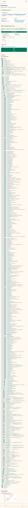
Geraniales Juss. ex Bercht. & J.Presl (11, 420)
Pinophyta (7, 476)
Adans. (10, 102)
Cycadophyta (7, 77)
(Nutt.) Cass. (10, 208)
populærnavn (20, 29)
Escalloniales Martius (9, 413)
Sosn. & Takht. (10, 222)
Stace (10, 365)
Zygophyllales (8, 469)
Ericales (14, 408)
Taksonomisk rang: (3, 7)
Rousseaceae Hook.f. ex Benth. (11, 388)
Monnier (9, 344)
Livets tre (8, 28)
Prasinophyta (7, 477)
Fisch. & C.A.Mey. (10, 135)
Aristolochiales (9, 90)
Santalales (8, 457)
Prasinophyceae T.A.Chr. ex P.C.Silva (17, 477)
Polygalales (8, 445)
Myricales (8, 433)
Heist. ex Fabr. (10, 147)
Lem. (9, 191)
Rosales (14, 452)
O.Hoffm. (10, 345)
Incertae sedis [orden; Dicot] (10, 426)
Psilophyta (7, 479)
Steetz (9, 327)
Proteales (8, 450)
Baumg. (9, 356)
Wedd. (9, 216)
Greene (10, 158)
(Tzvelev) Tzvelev (11, 123)
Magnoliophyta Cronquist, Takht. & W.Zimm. (19, 67)
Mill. (9, 98)
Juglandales (8, 427)
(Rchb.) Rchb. (10, 357)
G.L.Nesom (10, 151)
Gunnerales (8, 421)
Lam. (9, 323)
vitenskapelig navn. (21, 28)
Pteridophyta (7, 480)
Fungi (5, 65)
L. (9, 109)
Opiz (9, 210)
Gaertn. (9, 118)
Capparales (8, 400)
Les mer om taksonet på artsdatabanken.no (9, 46)
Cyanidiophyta (7, 76)
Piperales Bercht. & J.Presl (17, 90)
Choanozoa (14, 74)
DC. (8, 103)
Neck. (9, 122)
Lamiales (8, 428)
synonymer (16, 29)
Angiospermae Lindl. (8, 67)
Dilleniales (8, 409)
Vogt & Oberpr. (11, 284)
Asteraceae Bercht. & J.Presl (11, 95)
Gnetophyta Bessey (8, 82)
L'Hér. (9, 350)
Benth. (10, 183)
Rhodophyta (7, 481)
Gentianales (8, 419)
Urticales (8, 466)
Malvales (8, 432)
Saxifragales (8, 459)
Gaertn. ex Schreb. (10, 275)
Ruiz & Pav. (10, 215)
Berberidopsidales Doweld (10, 391)
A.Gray (9, 104)
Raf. (9, 110)
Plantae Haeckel (7, 66)
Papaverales (8, 438)
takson (3, 28)
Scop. (9, 121)
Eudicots (7, 86)
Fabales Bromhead (9, 415)
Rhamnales (8, 452)
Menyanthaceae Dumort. (10, 384)
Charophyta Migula (8, 72)
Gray (9, 270)
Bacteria (6, 62)
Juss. (9, 235)
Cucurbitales (8, 407)
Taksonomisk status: (10, 7)
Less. (8, 143)
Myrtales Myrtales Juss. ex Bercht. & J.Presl (12, 434)
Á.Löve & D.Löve (10, 301)
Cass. (9, 105)
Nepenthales (8, 435)
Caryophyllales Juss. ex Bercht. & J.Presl (12, 402)
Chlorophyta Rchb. (8, 73)
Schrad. (10, 115)
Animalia (6, 60)
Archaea (6, 61)
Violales (8, 467)
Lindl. (9, 320)
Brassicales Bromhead (10, 394)
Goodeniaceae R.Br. (9, 383)
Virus (5, 487)
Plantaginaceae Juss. (16, 397)
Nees (10, 351)
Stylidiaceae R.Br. (9, 389)
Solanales (8, 462)
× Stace (10, 97)
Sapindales (8, 458)
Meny (26, 1)
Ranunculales (8, 451)
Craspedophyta (8, 74)
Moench (10, 137)
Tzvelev (10, 271)
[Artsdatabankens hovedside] (1, 1)
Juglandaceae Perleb (16, 427)
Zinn (10, 236)
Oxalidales (8, 437)
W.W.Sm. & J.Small (11, 302)
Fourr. (10, 159)
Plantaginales (8, 442)
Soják (9, 257)
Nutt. (9, 349)
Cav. (8, 190)
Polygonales (8, 447)
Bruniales (8, 395)
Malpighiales (15, 414)
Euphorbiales (8, 414)
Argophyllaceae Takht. (10, 94)
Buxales (8, 396)
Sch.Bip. (9, 291)
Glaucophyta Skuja (8, 81)
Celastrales (8, 403)
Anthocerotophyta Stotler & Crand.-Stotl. (11, 69)
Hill (9, 176)
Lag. (9, 203)
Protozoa (6, 485)
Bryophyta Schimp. (8, 71)
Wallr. (9, 169)
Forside (1, 3)
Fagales (8, 416)
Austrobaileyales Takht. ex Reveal (11, 390)
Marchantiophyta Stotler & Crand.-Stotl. (11, 474)
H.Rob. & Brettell (10, 339)
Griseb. (10, 164)
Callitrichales (8, 397)
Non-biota (6, 486)
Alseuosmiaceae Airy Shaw (11, 93)
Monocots (7, 473)
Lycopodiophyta (8, 83)
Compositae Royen (9, 382)
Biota (5, 59)
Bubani (9, 185)
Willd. (9, 221)
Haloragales (8, 422)
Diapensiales (8, 408)
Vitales (8, 468)
